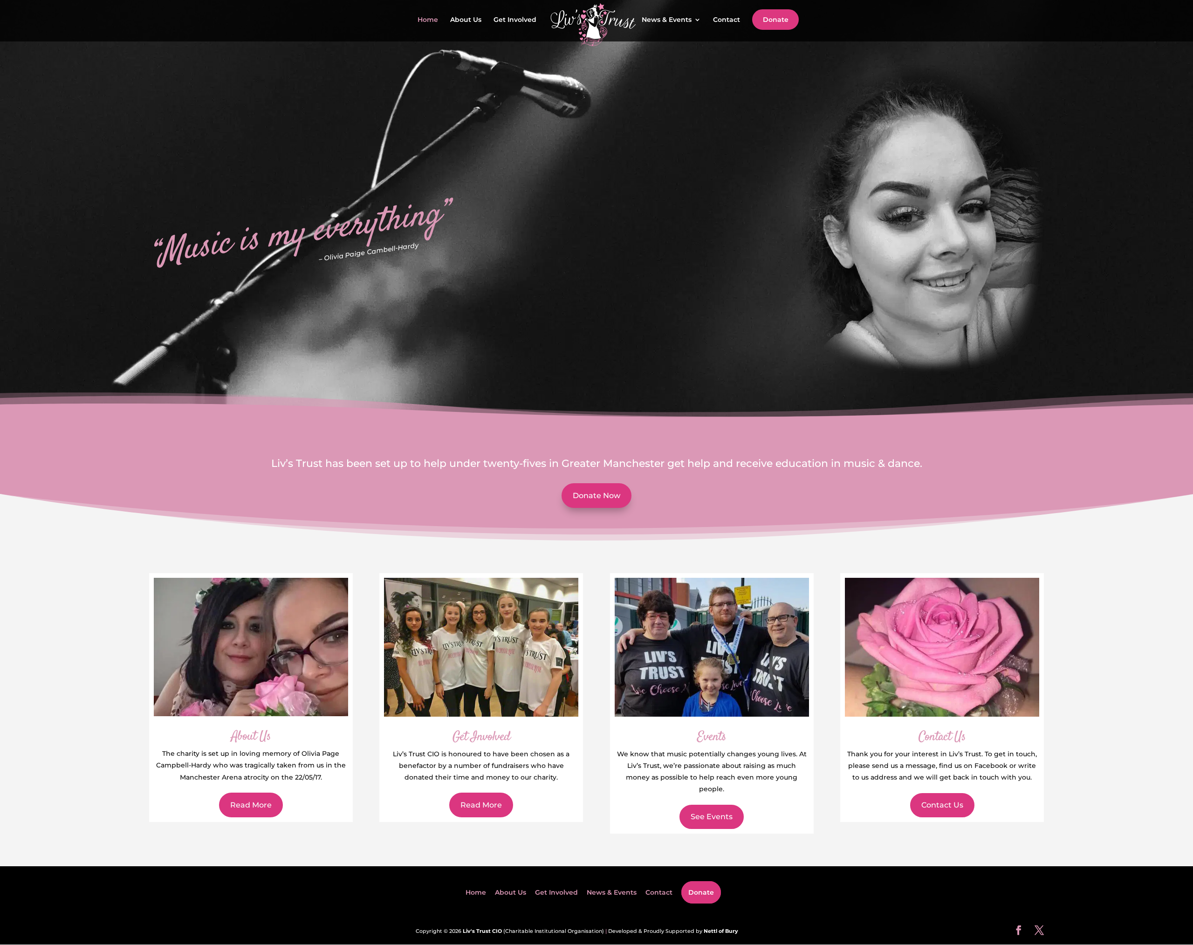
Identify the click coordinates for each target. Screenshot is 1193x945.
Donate (775, 19)
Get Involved (515, 20)
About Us (465, 20)
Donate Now (596, 495)
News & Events (667, 20)
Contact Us (942, 737)
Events (711, 737)
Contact (726, 20)
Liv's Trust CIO (482, 931)
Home (428, 20)
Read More (251, 805)
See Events (712, 816)
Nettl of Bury (721, 931)
